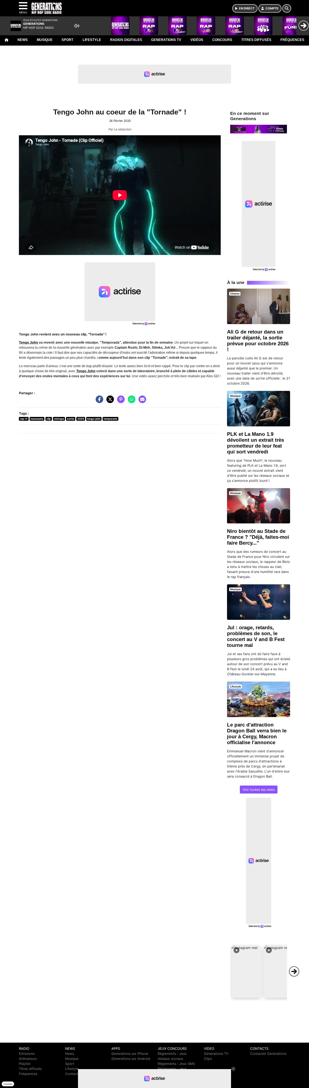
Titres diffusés (256, 40)
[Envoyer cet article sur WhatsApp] (130, 401)
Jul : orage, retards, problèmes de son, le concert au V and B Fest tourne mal (256, 636)
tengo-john (93, 418)
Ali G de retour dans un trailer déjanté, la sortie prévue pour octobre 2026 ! (258, 340)
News (22, 40)
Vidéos (196, 40)
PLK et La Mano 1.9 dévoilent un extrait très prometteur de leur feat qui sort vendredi (255, 443)
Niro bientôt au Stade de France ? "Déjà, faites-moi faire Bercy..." (258, 537)
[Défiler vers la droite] (294, 971)
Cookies (8, 1083)
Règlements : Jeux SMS (176, 1064)
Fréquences (292, 40)
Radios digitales (126, 40)
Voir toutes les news (259, 789)
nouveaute (36, 418)
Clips (208, 1058)
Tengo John (28, 342)
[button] (246, 971)
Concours (222, 40)
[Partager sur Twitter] (109, 401)
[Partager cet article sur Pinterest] (120, 401)
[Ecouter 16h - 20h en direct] (258, 129)
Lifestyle (92, 40)
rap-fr (24, 418)
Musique (45, 40)
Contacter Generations (268, 1053)
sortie (70, 418)
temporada (110, 418)
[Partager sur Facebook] (98, 401)
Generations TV (166, 40)
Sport (67, 40)
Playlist (24, 1064)
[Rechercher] (286, 8)
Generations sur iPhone (129, 1053)
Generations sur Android (130, 1058)
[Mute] (77, 26)
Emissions (27, 1053)
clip (48, 418)
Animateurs (28, 1058)
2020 (80, 418)
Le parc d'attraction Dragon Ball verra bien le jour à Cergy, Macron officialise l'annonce (257, 733)
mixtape (59, 418)
